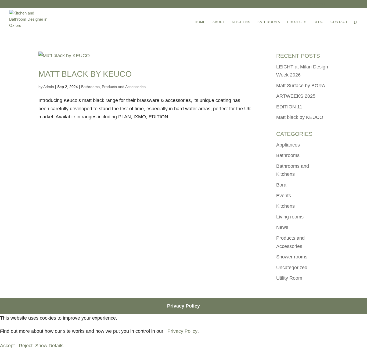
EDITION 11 (289, 106)
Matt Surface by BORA (300, 85)
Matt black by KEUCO (85, 74)
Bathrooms (90, 87)
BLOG (318, 22)
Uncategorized (291, 267)
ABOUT (219, 22)
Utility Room (289, 278)
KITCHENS (241, 22)
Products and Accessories (124, 87)
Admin (48, 87)
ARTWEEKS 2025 (295, 96)
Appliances (288, 145)
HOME (200, 22)
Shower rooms (291, 256)
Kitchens (285, 206)
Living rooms (290, 217)
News (282, 227)
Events (283, 195)
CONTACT (339, 22)
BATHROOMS (268, 22)
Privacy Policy (183, 306)
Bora (281, 185)
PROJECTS (297, 22)
